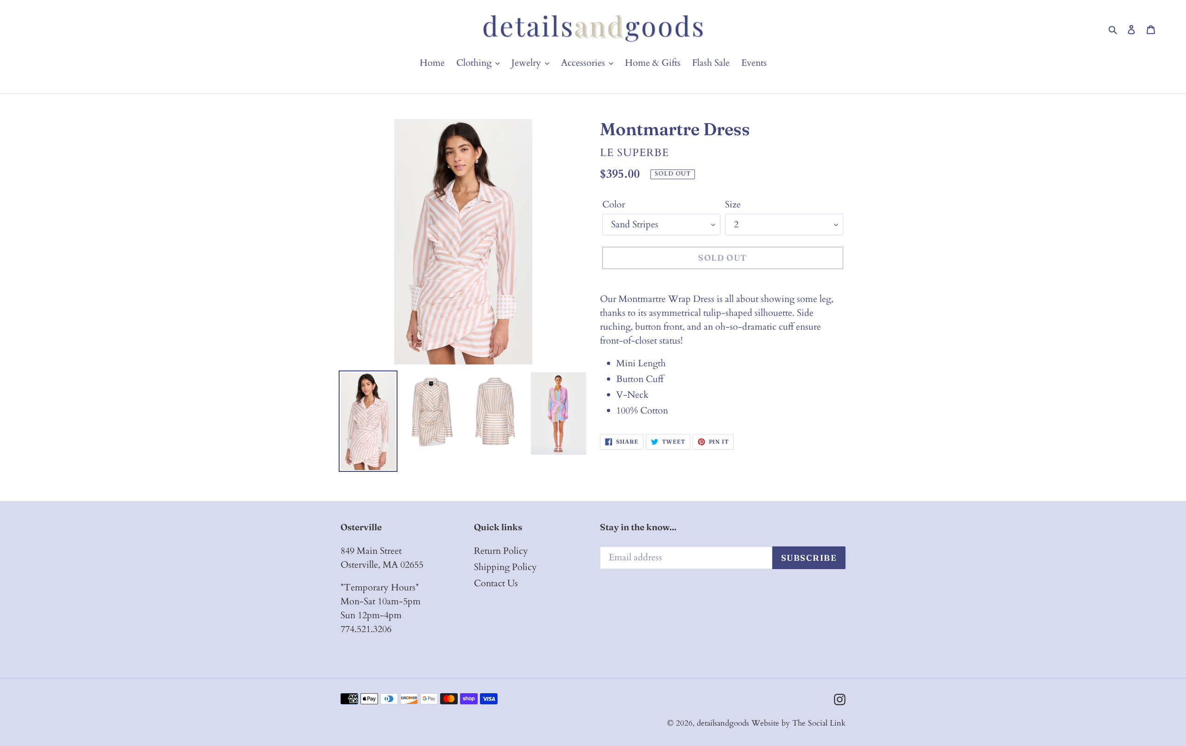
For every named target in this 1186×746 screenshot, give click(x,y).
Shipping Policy (505, 567)
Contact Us (496, 583)
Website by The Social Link (798, 723)
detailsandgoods (723, 723)
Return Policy (501, 551)
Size (733, 204)
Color (613, 204)
